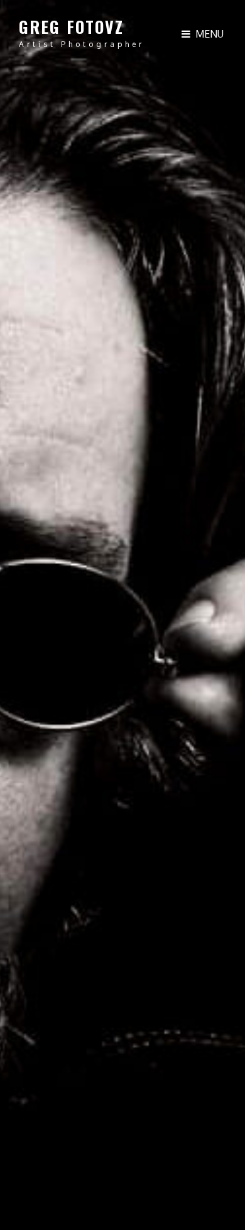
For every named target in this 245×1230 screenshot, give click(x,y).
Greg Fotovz (71, 26)
